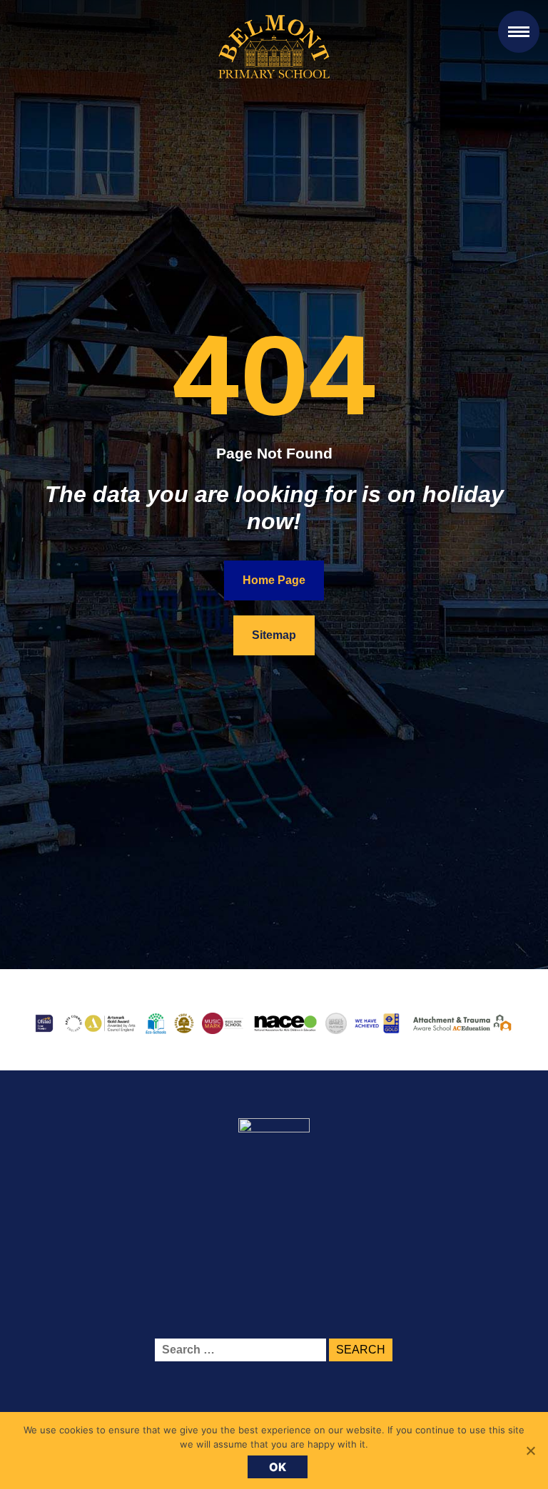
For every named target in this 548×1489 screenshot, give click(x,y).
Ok (278, 1467)
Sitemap (274, 635)
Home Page (274, 580)
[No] (530, 1450)
